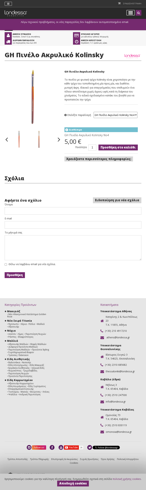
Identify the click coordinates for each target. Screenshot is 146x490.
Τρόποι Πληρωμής (39, 459)
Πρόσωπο (13, 324)
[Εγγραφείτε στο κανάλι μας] (61, 447)
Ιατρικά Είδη (38, 367)
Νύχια (11, 330)
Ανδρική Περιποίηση (29, 394)
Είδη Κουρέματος (17, 386)
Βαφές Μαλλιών (38, 344)
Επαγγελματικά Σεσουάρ (21, 388)
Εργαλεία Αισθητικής (19, 367)
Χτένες (46, 391)
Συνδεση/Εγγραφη (132, 3)
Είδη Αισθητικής (18, 359)
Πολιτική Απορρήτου (128, 459)
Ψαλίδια (12, 394)
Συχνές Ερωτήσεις (89, 459)
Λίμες (20, 333)
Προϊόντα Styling (40, 349)
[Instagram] (29, 447)
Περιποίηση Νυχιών (35, 333)
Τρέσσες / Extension (18, 355)
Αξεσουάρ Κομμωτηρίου (21, 383)
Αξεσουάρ (13, 326)
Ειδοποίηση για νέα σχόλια (117, 200)
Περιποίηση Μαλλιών (19, 349)
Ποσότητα (81, 147)
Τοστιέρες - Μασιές (18, 391)
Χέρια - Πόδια (28, 324)
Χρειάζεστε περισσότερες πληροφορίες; (98, 159)
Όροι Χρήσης (107, 459)
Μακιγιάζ (13, 311)
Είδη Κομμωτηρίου (20, 380)
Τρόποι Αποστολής (17, 459)
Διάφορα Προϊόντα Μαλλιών (23, 346)
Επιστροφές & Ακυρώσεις (64, 459)
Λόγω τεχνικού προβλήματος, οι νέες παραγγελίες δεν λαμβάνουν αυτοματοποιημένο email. (75, 22)
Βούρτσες (35, 391)
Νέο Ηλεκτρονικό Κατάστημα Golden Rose (26, 315)
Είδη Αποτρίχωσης (18, 365)
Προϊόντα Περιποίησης (20, 376)
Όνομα (9, 204)
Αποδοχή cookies (73, 483)
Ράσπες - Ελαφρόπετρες (20, 336)
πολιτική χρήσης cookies (127, 479)
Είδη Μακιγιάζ (37, 365)
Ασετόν (12, 333)
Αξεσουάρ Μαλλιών (18, 344)
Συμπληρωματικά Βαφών (21, 352)
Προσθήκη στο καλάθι (118, 147)
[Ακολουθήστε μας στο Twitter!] (90, 447)
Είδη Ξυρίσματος (37, 386)
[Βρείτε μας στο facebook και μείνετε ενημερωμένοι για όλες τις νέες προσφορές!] (52, 447)
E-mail (8, 218)
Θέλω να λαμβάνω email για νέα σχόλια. (32, 264)
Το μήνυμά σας (13, 232)
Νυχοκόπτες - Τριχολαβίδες (22, 370)
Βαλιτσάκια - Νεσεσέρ (19, 362)
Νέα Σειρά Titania (19, 320)
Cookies (74, 462)
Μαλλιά (41, 324)
